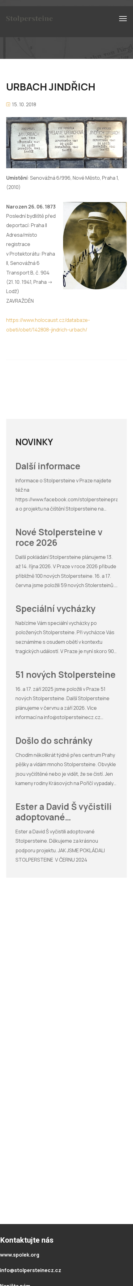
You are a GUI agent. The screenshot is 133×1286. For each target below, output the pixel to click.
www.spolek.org (19, 1254)
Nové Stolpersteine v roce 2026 (58, 537)
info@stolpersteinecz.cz (30, 1270)
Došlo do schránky (53, 740)
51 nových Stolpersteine (65, 674)
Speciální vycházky (55, 608)
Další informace (47, 466)
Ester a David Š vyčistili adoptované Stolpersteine (63, 811)
